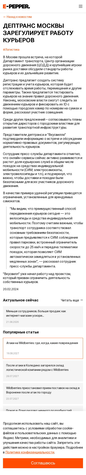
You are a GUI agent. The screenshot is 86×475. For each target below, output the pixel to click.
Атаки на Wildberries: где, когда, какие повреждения (42, 343)
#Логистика (11, 49)
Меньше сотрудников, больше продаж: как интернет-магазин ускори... (36, 313)
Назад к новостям (19, 17)
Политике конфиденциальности (29, 452)
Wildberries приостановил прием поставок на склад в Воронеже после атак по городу (43, 390)
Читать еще (70, 300)
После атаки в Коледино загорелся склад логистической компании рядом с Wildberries (37, 367)
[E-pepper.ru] (16, 6)
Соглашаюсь (43, 463)
